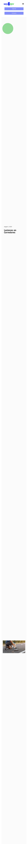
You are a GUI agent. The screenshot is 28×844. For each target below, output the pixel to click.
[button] (23, 3)
